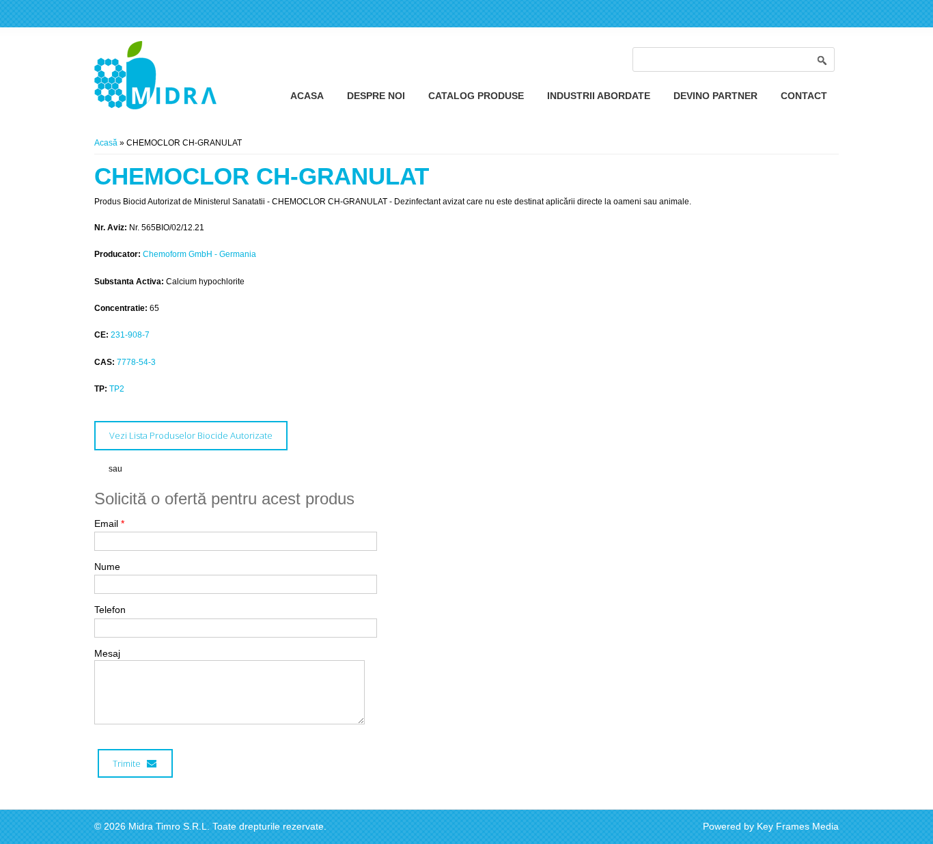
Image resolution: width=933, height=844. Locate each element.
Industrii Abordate (598, 95)
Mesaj (107, 653)
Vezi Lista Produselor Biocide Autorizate (191, 435)
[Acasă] (155, 106)
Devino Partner (715, 95)
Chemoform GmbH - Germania (199, 254)
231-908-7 (130, 335)
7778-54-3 (136, 362)
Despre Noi (376, 95)
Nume (107, 566)
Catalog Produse (476, 95)
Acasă (105, 143)
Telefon (110, 609)
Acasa (307, 95)
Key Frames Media (798, 826)
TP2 (116, 389)
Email (109, 523)
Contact (804, 95)
